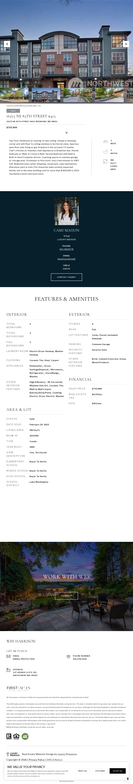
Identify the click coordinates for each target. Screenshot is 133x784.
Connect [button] (66, 596)
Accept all (117, 771)
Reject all (82, 771)
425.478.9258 (80, 659)
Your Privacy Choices (66, 781)
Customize (100, 771)
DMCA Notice (54, 759)
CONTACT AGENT (66, 277)
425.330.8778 (66, 249)
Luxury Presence (67, 754)
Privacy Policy (37, 759)
